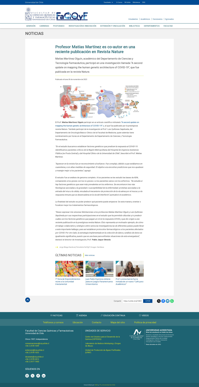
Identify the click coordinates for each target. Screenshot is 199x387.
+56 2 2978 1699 (32, 346)
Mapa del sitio (118, 322)
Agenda (83, 315)
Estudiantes (133, 19)
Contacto (96, 322)
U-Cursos (119, 2)
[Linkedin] (43, 376)
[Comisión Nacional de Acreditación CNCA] (152, 344)
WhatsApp (172, 301)
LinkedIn (167, 301)
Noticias (34, 33)
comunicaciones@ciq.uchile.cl (37, 343)
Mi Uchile (127, 2)
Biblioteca (134, 26)
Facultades (107, 2)
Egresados (169, 19)
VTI (100, 385)
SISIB (96, 385)
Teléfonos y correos (53, 322)
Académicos (145, 19)
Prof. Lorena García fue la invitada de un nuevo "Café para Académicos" (129, 281)
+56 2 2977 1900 (32, 362)
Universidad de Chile (108, 385)
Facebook (163, 301)
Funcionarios (157, 19)
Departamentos (151, 26)
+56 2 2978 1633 (32, 352)
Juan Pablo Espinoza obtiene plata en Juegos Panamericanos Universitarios (99, 281)
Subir (27, 299)
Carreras (44, 26)
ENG (143, 2)
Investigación (82, 26)
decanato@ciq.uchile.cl (34, 357)
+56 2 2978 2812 (32, 359)
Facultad (168, 26)
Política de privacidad (145, 322)
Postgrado (58, 26)
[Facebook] (38, 376)
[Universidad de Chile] (34, 2)
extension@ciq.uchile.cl (34, 350)
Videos (145, 315)
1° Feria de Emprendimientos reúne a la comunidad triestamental (67, 281)
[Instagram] (27, 376)
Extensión (112, 26)
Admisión (30, 26)
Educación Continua (114, 315)
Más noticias (90, 255)
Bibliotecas (136, 2)
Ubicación (78, 322)
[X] (32, 376)
